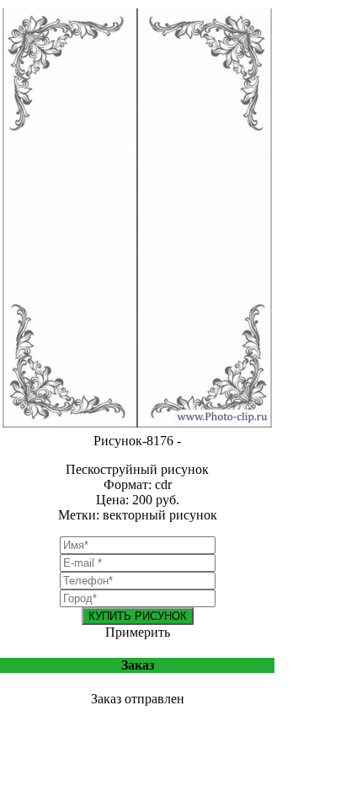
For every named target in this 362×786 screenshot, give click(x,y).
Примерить (137, 632)
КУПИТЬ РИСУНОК (137, 616)
